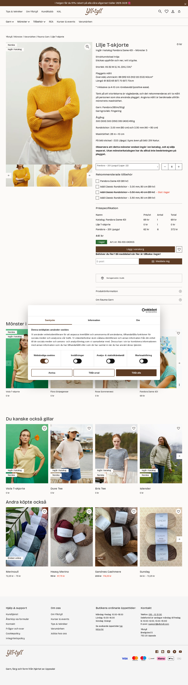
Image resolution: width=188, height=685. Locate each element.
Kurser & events (66, 21)
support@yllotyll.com (158, 624)
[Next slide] (89, 175)
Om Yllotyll (32, 11)
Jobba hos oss (59, 633)
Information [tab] (94, 320)
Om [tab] (138, 320)
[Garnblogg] (162, 651)
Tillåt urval (94, 373)
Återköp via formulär (17, 619)
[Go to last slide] (8, 175)
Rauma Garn (43, 37)
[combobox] (127, 166)
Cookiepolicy (13, 633)
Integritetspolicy (15, 638)
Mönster (18, 37)
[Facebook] (157, 651)
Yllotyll (9, 37)
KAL (59, 11)
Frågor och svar (15, 628)
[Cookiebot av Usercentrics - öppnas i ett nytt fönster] (144, 310)
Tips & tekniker (14, 11)
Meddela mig (163, 261)
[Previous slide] (8, 363)
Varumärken (85, 21)
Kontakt (10, 624)
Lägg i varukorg (135, 249)
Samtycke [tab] (50, 320)
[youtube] (180, 651)
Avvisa (51, 373)
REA (51, 21)
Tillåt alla (136, 373)
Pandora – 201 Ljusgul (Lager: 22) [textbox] (113, 165)
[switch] (77, 361)
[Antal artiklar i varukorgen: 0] (179, 11)
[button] (20, 176)
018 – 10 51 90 (155, 614)
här (121, 626)
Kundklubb (47, 11)
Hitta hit (100, 629)
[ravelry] (174, 651)
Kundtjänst (12, 614)
